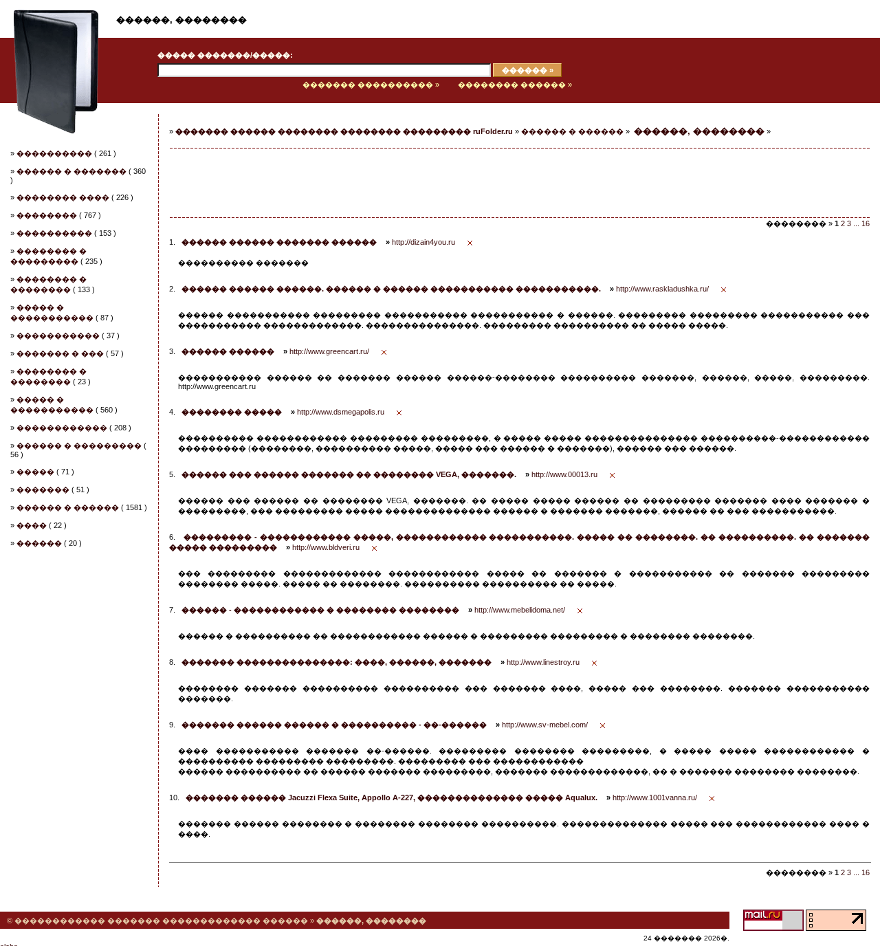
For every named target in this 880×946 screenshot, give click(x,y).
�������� (46, 215)
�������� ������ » (515, 84)
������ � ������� (71, 171)
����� (35, 472)
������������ (61, 428)
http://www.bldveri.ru (326, 547)
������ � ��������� (79, 445)
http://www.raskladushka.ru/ (662, 289)
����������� (58, 335)
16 (865, 223)
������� (42, 489)
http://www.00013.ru (564, 474)
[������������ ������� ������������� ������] (49, 100)
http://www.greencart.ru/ (329, 351)
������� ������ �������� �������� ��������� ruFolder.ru (344, 131)
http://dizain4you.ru (423, 242)
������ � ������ (67, 507)
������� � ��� (60, 353)
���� (31, 525)
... (856, 223)
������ (39, 543)
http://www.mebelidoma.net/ (519, 610)
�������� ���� (62, 197)
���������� (54, 153)
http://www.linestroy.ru (543, 662)
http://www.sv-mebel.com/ (545, 724)
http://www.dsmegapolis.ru (340, 412)
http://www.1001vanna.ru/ (655, 797)
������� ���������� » (370, 84)
